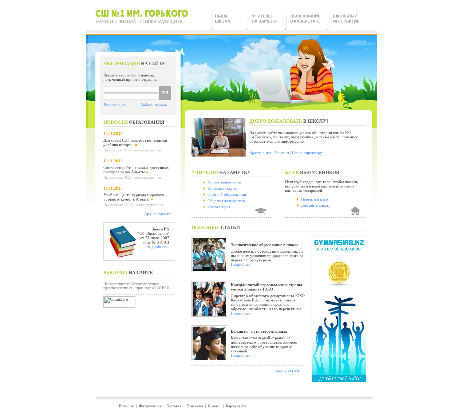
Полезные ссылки (222, 188)
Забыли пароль (154, 105)
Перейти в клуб (314, 199)
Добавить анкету (316, 205)
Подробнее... (157, 246)
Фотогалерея (219, 207)
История (126, 406)
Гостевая (173, 406)
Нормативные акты (224, 182)
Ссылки (214, 406)
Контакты (194, 406)
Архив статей (287, 370)
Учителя (282, 152)
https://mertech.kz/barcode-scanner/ (133, 284)
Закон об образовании (227, 194)
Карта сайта (236, 406)
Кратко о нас (260, 152)
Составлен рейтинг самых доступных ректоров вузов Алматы (136, 169)
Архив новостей (158, 214)
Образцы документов (226, 200)
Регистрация (115, 105)
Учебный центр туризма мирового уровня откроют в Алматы (133, 197)
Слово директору (307, 152)
